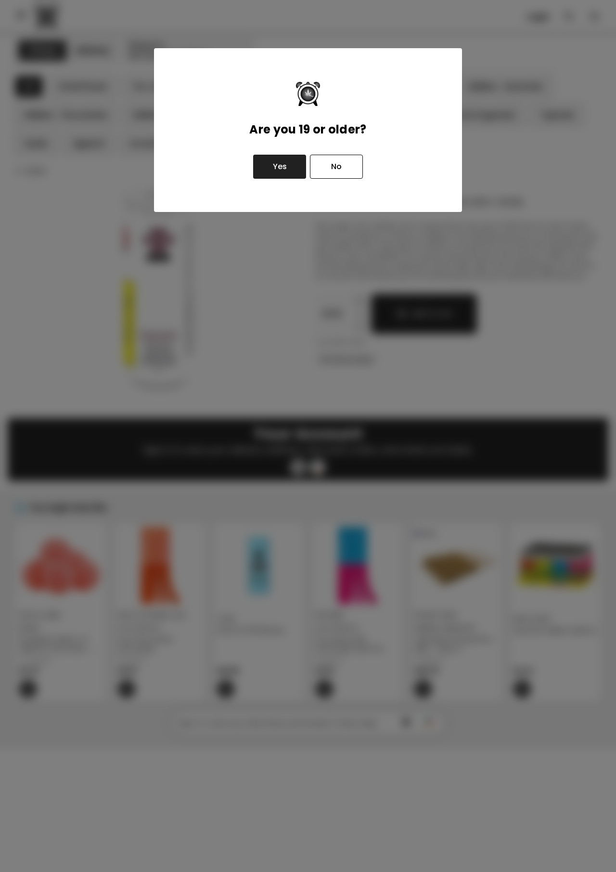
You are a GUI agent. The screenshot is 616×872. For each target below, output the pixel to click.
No (336, 166)
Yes (280, 166)
